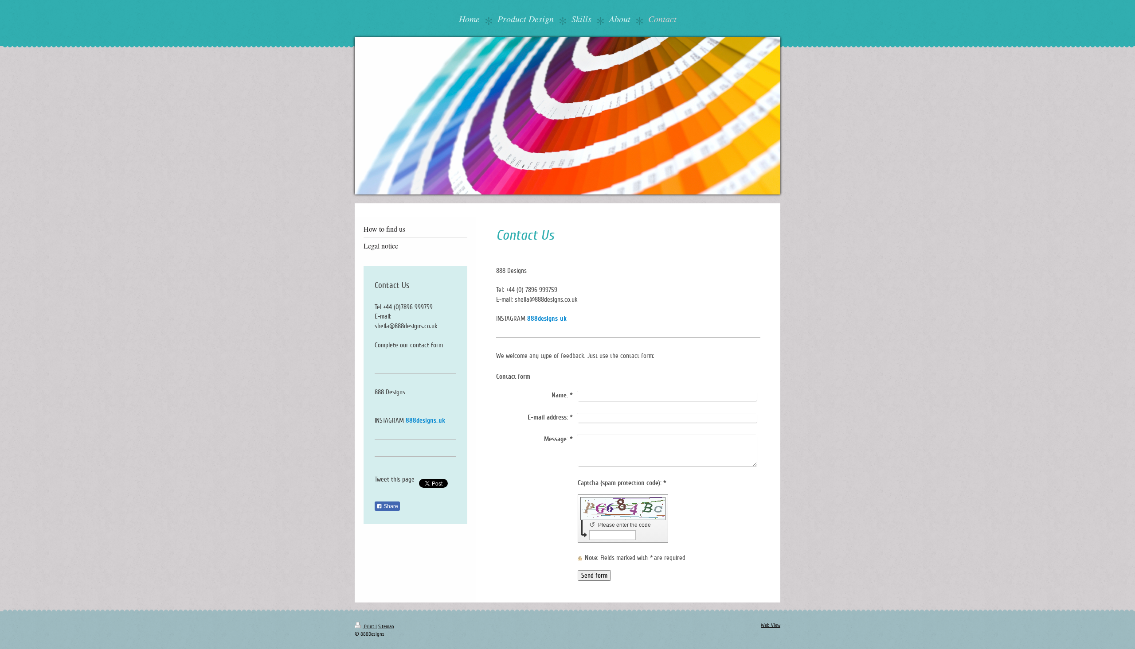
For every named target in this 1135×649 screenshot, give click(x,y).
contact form (426, 345)
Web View (770, 625)
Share (390, 506)
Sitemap (386, 626)
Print (369, 626)
